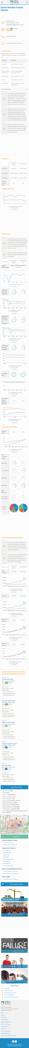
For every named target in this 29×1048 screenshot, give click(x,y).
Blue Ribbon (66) (7, 853)
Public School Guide (5, 1024)
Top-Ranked (6, 850)
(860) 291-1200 (12, 37)
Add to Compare (7, 685)
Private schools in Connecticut (10, 871)
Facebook (16, 1041)
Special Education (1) (8, 859)
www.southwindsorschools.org (14, 43)
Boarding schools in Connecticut (10, 873)
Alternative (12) (6, 863)
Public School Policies (9, 995)
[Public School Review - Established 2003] (14, 2)
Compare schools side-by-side (10, 845)
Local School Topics (8, 991)
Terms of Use (11, 1046)
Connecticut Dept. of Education (10, 879)
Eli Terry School (6, 765)
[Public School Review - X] (13, 1041)
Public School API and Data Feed (8, 1036)
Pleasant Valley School (8, 701)
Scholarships (7, 988)
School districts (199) (8, 865)
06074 (17, 23)
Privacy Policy (18, 1046)
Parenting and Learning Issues (11, 997)
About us (3, 1015)
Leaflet (21, 833)
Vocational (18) (6, 861)
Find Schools (4, 1017)
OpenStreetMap (26, 833)
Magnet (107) (6, 855)
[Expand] (2, 822)
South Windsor (10, 23)
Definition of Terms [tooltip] (5, 261)
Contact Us (3, 1029)
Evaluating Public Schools (10, 993)
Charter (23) (6, 857)
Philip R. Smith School (8, 722)
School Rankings (5, 1020)
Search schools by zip (8, 843)
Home (2, 1013)
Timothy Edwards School (9, 744)
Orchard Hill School (7, 679)
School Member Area (6, 1031)
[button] (16, 819)
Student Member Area (6, 1022)
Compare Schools (5, 1026)
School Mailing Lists (5, 1033)
